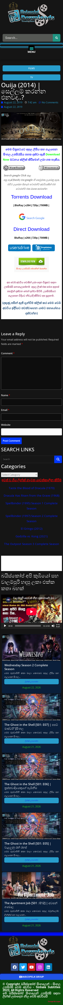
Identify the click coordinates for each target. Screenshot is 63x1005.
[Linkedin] (48, 967)
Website (5, 424)
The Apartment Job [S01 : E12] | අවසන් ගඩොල (30, 905)
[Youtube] (31, 967)
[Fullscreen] (57, 625)
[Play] (5, 625)
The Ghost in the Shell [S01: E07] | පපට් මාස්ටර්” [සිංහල (31, 727)
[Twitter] (23, 967)
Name (5, 395)
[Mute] (53, 625)
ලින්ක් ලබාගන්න (31, 681)
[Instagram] (40, 967)
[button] (31, 48)
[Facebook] (15, 967)
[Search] (56, 38)
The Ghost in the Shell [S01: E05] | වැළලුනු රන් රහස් (27, 845)
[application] (31, 612)
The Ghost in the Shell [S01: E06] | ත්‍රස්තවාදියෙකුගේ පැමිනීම (27, 786)
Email (5, 410)
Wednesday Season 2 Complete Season (26, 667)
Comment (8, 353)
